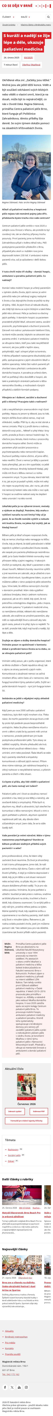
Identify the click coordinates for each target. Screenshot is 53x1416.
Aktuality (9, 1331)
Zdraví (11, 1161)
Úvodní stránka (8, 24)
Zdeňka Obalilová (31, 64)
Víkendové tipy (25, 1278)
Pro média (10, 1342)
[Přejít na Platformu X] (12, 1387)
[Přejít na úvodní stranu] (17, 7)
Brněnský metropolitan (16, 1336)
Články (7, 17)
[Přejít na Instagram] (26, 1387)
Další (24, 17)
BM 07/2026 (24, 1208)
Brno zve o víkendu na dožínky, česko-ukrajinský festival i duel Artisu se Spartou (18, 1286)
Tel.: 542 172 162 (10, 1374)
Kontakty (9, 1348)
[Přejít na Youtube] (19, 1387)
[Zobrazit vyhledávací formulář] (48, 16)
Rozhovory (13, 1149)
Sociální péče (14, 1155)
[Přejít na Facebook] (5, 1387)
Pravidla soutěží (12, 1354)
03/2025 (28, 57)
